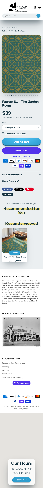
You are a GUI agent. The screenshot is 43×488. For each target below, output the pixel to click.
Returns (5, 370)
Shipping (5, 367)
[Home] (18, 7)
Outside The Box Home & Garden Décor (24, 406)
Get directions (22, 480)
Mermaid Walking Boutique (28, 299)
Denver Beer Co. (8, 301)
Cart (39, 7)
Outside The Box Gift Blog (12, 377)
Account (35, 7)
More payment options (21, 156)
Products (12, 28)
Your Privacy (7, 374)
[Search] (38, 16)
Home (4, 28)
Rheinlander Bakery (22, 301)
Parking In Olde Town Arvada (13, 363)
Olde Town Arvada (14, 283)
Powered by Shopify (21, 409)
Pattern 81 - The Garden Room (14, 245)
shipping (13, 117)
